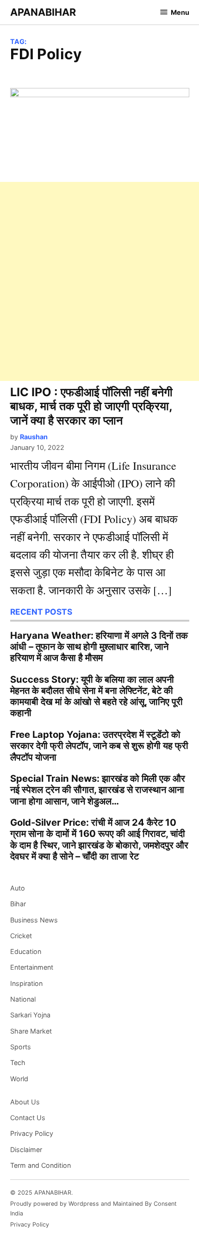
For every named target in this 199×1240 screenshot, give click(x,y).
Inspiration (26, 983)
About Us (25, 1102)
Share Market (31, 1031)
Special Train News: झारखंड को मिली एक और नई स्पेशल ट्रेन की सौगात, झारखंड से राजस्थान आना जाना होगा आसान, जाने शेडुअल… (97, 789)
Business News (34, 920)
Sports (20, 1047)
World (19, 1079)
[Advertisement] (99, 281)
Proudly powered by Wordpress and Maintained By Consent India (93, 1208)
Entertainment (31, 967)
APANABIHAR (43, 12)
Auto (17, 888)
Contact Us (27, 1118)
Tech (17, 1062)
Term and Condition (40, 1165)
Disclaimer (26, 1149)
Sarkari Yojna (30, 1015)
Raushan (34, 437)
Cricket (21, 936)
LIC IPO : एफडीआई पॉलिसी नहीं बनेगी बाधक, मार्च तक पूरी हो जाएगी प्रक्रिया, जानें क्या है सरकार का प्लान (91, 406)
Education (25, 951)
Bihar (18, 904)
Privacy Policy (31, 1133)
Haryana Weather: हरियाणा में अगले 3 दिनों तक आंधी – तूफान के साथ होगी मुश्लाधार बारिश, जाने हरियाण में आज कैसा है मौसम (99, 646)
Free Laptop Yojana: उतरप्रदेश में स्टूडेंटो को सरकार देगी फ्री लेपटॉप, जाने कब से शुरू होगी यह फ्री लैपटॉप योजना (99, 745)
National (23, 999)
